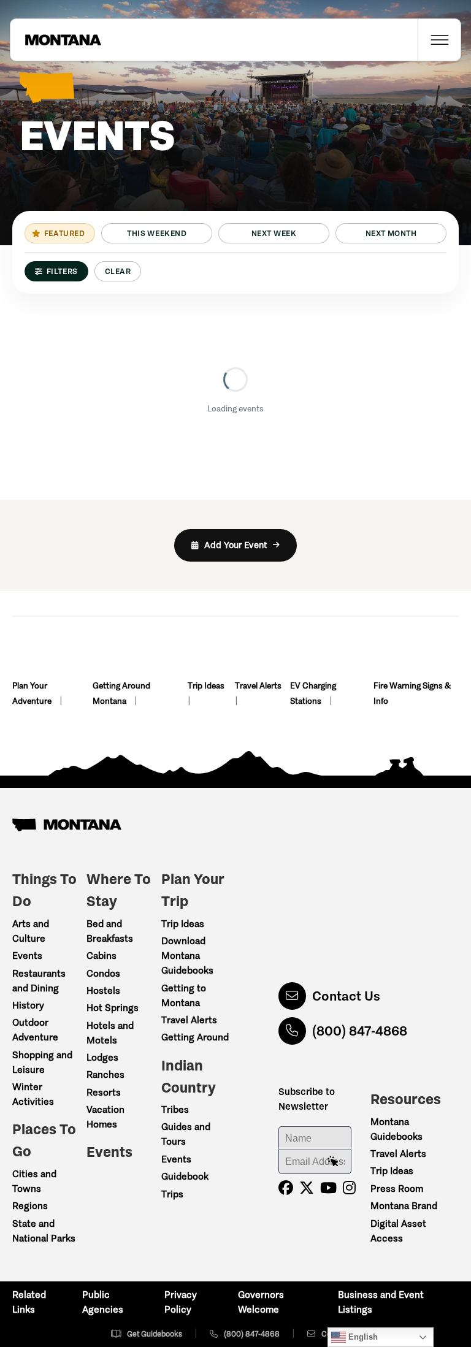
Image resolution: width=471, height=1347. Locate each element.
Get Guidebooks (154, 1333)
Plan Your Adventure (32, 693)
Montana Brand (403, 1206)
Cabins (101, 955)
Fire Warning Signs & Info (412, 693)
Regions (30, 1206)
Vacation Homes (105, 1117)
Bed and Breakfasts (109, 931)
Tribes (175, 1109)
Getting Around (195, 1037)
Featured (64, 233)
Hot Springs (112, 1007)
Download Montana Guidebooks (187, 955)
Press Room (396, 1188)
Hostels (103, 990)
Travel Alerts (258, 686)
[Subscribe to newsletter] (333, 1162)
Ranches (105, 1074)
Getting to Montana (183, 995)
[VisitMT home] (55, 39)
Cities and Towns (34, 1181)
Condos (103, 973)
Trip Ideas (206, 686)
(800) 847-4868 (359, 1031)
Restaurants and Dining (39, 980)
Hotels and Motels (110, 1033)
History (28, 1005)
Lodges (102, 1057)
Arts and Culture (30, 931)
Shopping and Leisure (42, 1062)
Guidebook (185, 1176)
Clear (118, 271)
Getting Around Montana (121, 693)
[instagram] (349, 1188)
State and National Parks (43, 1231)
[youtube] (328, 1188)
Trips (172, 1194)
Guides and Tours (185, 1134)
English (362, 1336)
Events (27, 955)
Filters (62, 271)
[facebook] (285, 1188)
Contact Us (346, 996)
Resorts (103, 1092)
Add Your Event (235, 545)
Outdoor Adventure (35, 1030)
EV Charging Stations (313, 693)
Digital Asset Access (398, 1231)
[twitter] (306, 1188)
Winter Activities (33, 1094)
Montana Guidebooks (396, 1129)
